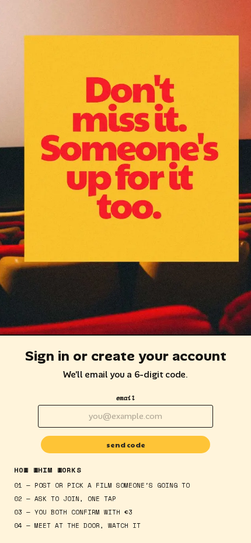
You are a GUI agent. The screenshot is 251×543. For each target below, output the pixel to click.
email (125, 398)
